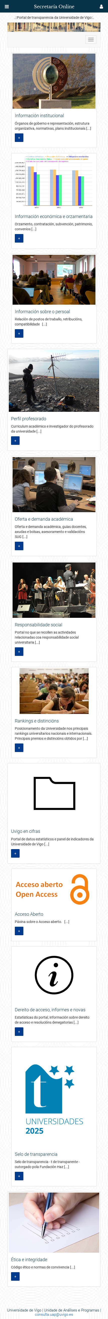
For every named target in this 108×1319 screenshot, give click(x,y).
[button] (7, 6)
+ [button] (19, 138)
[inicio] (13, 5)
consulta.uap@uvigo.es (54, 1314)
